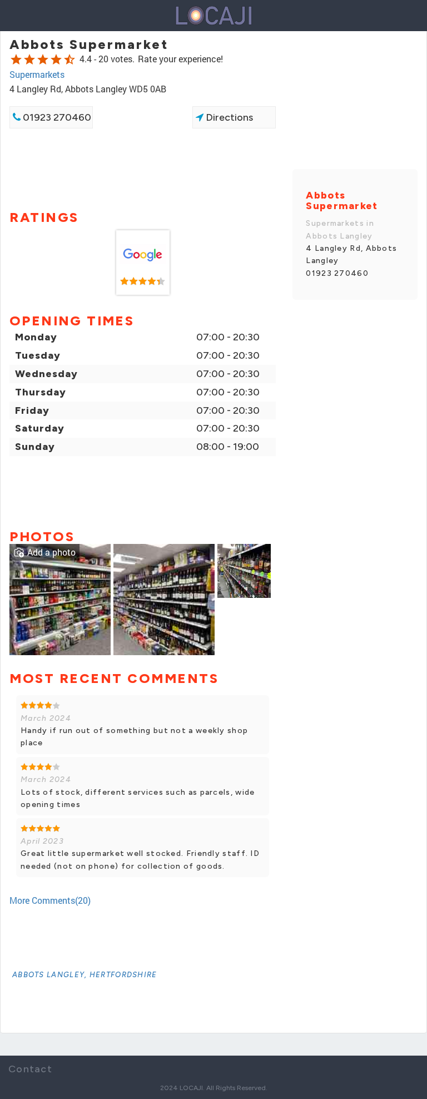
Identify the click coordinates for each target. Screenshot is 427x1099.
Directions (228, 117)
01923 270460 (56, 117)
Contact (30, 1069)
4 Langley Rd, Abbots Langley (351, 254)
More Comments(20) (50, 900)
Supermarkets (36, 74)
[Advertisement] (142, 168)
